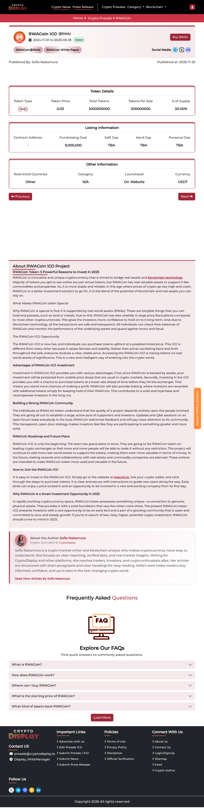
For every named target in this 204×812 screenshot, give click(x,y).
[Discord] (188, 49)
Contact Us (162, 747)
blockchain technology (165, 277)
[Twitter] (181, 49)
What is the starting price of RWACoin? (43, 696)
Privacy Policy (116, 747)
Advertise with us (71, 741)
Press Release (83, 7)
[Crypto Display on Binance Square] (31, 790)
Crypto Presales (114, 7)
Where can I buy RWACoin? (34, 685)
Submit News (68, 759)
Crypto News (61, 7)
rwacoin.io (121, 477)
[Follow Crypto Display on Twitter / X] (11, 790)
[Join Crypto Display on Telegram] (18, 790)
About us (161, 741)
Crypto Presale (100, 18)
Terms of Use (116, 741)
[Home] (18, 7)
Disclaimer (114, 753)
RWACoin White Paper (62, 50)
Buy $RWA (180, 37)
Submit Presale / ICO (73, 753)
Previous (22, 196)
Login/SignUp (164, 753)
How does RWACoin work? (33, 675)
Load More (102, 717)
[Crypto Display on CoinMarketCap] (24, 790)
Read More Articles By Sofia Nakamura (42, 578)
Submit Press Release (74, 764)
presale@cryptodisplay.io (34, 754)
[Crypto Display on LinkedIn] (38, 790)
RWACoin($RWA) (28, 50)
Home (78, 18)
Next (185, 196)
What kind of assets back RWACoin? (41, 706)
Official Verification (120, 759)
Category (134, 7)
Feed (158, 764)
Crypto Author (164, 770)
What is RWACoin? (27, 664)
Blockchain (155, 7)
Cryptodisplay (67, 542)
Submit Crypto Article (197, 408)
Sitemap (160, 759)
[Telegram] (175, 49)
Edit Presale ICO (70, 747)
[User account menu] (192, 7)
